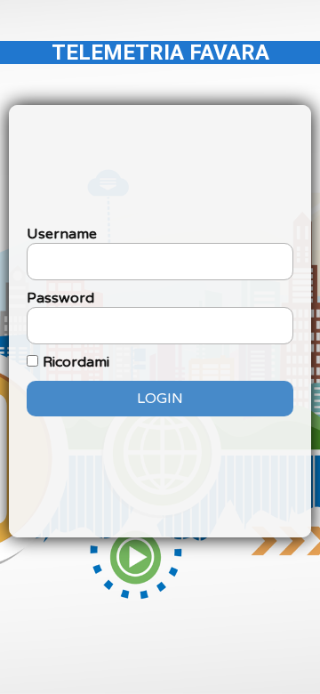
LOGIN (160, 399)
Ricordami (76, 362)
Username (62, 234)
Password (60, 298)
